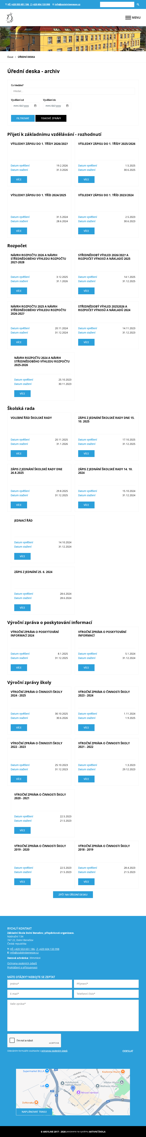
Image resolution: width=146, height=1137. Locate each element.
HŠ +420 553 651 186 (18, 4)
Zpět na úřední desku (73, 894)
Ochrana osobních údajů (22, 963)
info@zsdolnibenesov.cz (67, 4)
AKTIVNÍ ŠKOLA (97, 1131)
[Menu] (128, 18)
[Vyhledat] (138, 4)
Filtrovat (23, 118)
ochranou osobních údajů (54, 1050)
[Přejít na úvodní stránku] (26, 17)
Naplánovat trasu (34, 1111)
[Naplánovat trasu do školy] (73, 1092)
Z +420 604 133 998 (40, 4)
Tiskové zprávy (51, 118)
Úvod (10, 57)
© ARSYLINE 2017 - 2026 (53, 1131)
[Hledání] (117, 4)
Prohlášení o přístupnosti (22, 967)
